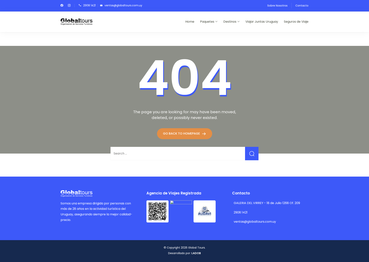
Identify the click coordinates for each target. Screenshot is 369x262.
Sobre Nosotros (277, 5)
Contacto (301, 5)
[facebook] (62, 6)
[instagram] (69, 6)
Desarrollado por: (184, 253)
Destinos (229, 21)
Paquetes (207, 21)
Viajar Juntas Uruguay (261, 21)
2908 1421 (89, 5)
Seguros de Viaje (296, 21)
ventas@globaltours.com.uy (123, 5)
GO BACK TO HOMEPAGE (182, 133)
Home (189, 21)
